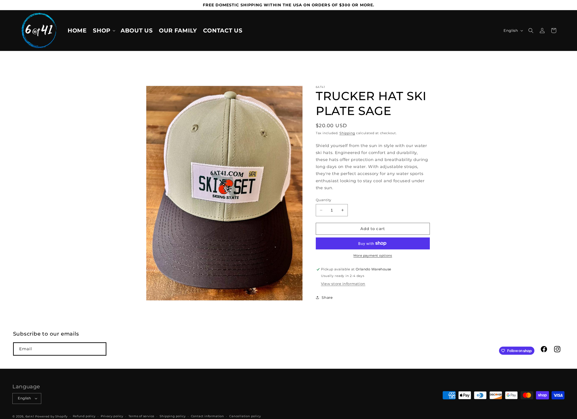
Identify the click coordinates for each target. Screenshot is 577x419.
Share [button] (327, 297)
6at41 (29, 416)
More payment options (372, 255)
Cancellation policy (245, 416)
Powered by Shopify (51, 416)
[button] (103, 30)
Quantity (323, 200)
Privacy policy (112, 416)
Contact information (207, 416)
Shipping (347, 133)
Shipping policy (172, 416)
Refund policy (84, 416)
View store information (343, 283)
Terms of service (141, 416)
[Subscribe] (99, 349)
